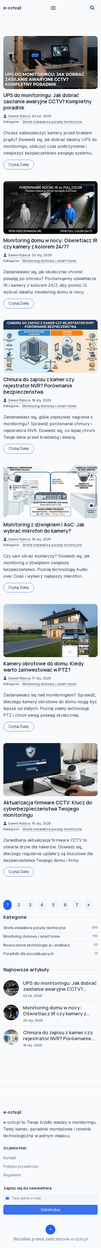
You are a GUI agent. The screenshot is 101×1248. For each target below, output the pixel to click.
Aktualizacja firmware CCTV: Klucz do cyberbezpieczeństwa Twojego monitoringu (47, 808)
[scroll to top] (50, 1229)
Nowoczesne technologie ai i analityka (50, 945)
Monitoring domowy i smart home (49, 261)
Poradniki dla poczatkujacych (50, 953)
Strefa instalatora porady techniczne (52, 122)
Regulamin (12, 1175)
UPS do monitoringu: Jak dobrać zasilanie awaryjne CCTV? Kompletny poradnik (47, 101)
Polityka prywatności (21, 1166)
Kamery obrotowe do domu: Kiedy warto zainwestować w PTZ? (43, 666)
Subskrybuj (50, 1209)
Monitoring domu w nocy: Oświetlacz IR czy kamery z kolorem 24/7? (50, 243)
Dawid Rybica (19, 116)
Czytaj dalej (19, 164)
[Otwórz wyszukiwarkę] (92, 8)
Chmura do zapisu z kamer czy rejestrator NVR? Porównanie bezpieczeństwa (38, 385)
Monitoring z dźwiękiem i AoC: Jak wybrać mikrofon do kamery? (43, 528)
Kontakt (9, 1158)
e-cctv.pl (12, 7)
